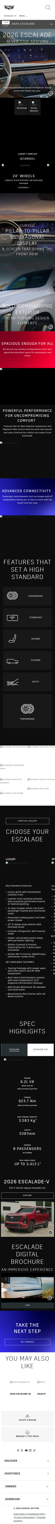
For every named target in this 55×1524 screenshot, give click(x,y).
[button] (50, 93)
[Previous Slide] (4, 177)
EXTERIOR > (23, 188)
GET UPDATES (27, 1342)
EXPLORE (27, 1195)
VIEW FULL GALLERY (27, 821)
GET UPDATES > (27, 159)
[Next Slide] (50, 177)
